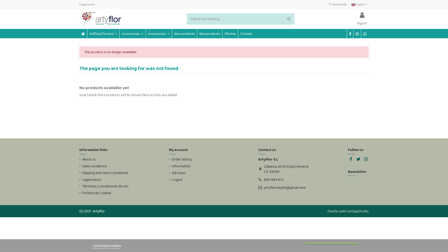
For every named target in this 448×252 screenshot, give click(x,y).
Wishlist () (339, 4)
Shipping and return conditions (105, 172)
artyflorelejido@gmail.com (285, 187)
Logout (177, 179)
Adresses (179, 172)
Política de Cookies (96, 193)
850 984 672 (274, 179)
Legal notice (87, 4)
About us (89, 159)
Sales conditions (94, 166)
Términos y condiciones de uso (105, 186)
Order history (182, 159)
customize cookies (107, 245)
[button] (132, 33)
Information (181, 166)
